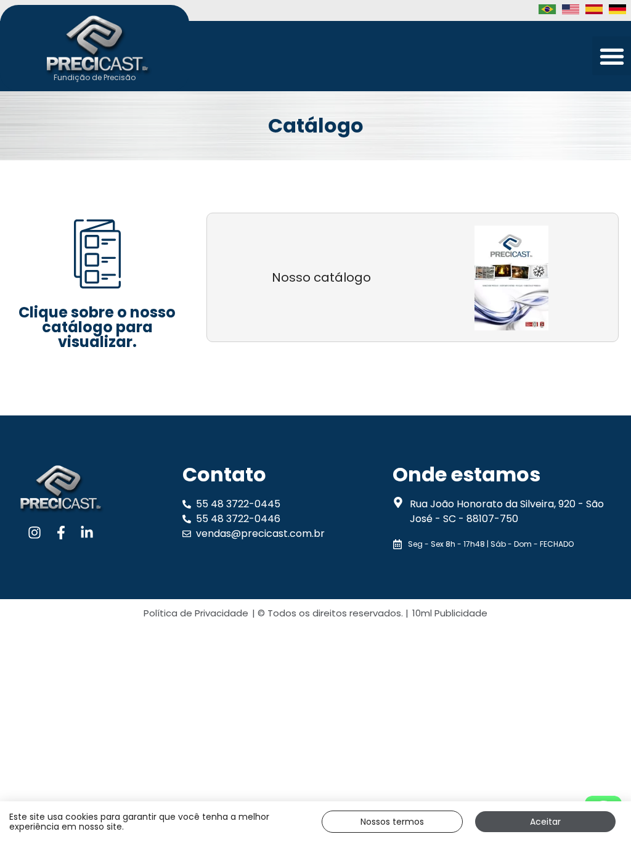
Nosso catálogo (321, 277)
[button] (611, 55)
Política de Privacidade (196, 613)
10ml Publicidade (449, 613)
